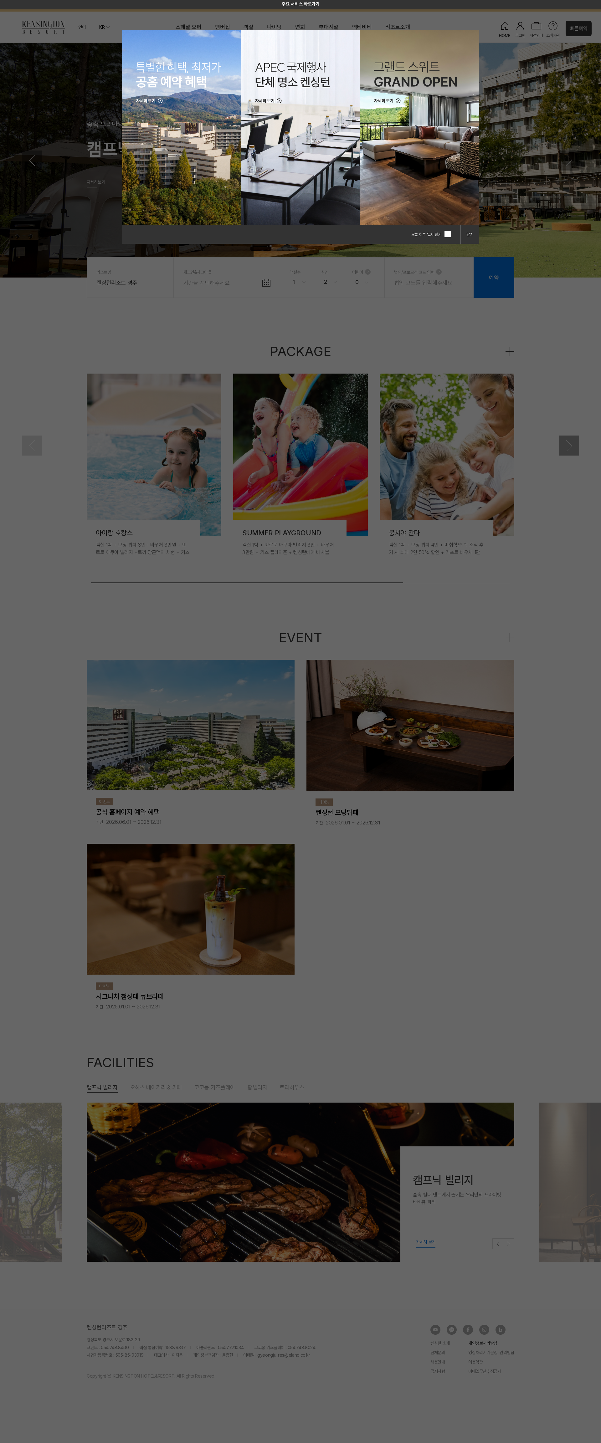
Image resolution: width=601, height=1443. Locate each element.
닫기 (469, 234)
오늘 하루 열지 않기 (426, 234)
